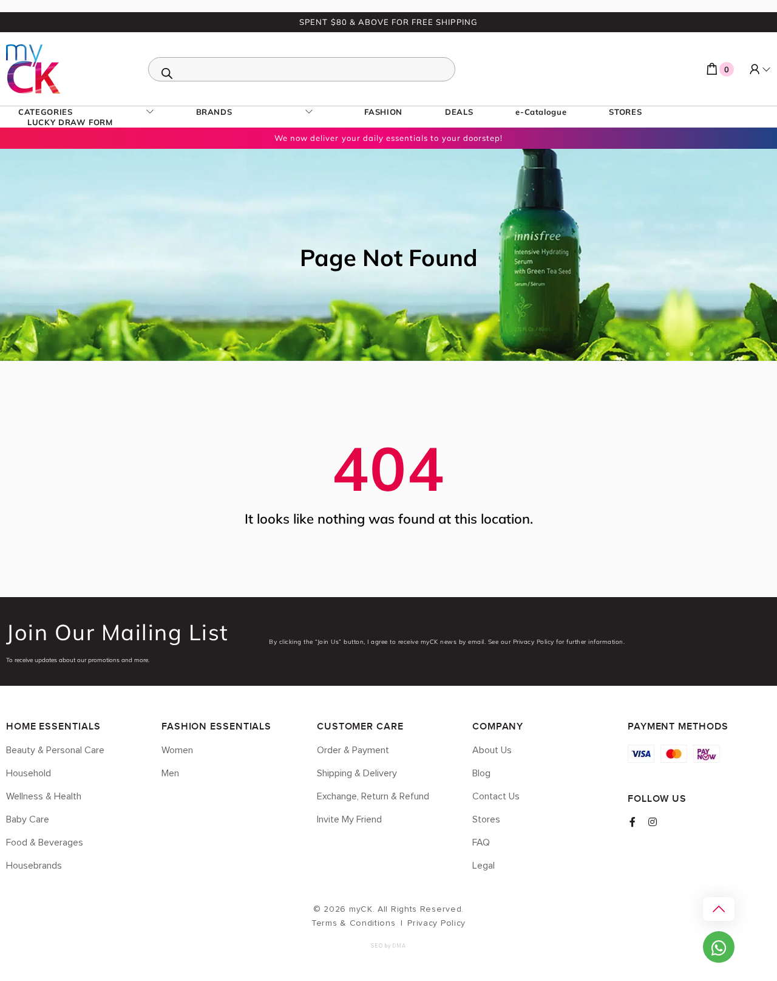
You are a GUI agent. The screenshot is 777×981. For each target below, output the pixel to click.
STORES (625, 112)
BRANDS (214, 112)
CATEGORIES (45, 112)
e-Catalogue (540, 112)
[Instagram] (652, 822)
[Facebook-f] (632, 822)
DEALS (459, 112)
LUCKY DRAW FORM (70, 122)
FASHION (383, 112)
